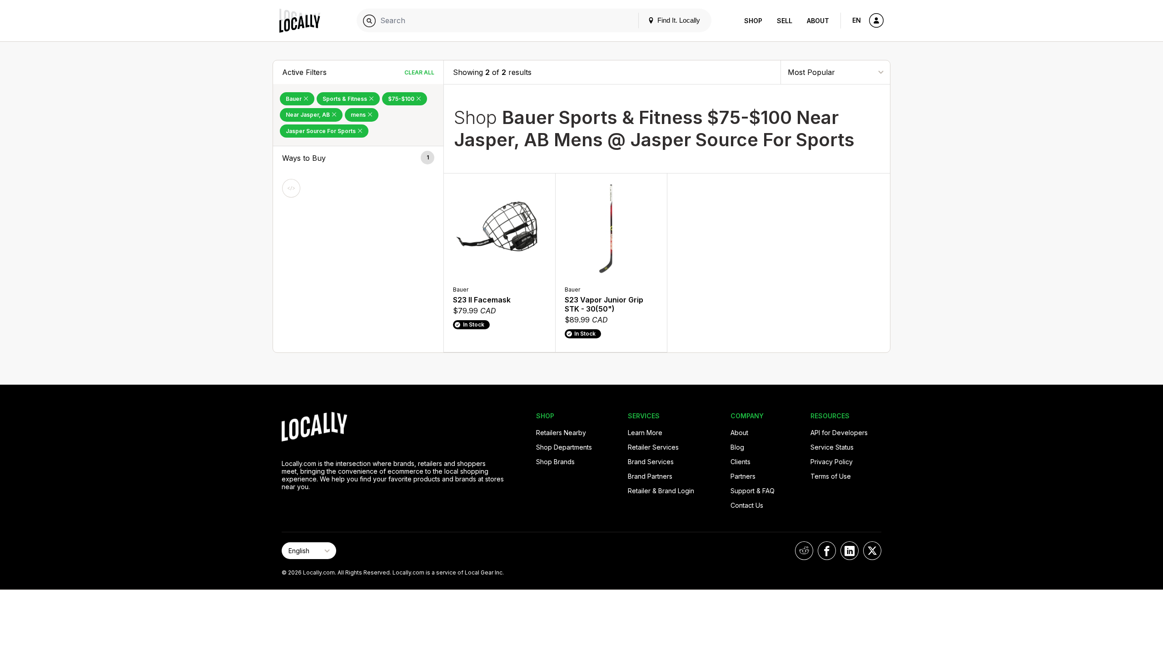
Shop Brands (555, 462)
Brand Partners (650, 476)
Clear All (419, 72)
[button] (358, 158)
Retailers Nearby (561, 432)
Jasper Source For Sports (321, 131)
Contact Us (747, 505)
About (818, 21)
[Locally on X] (872, 550)
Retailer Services (653, 447)
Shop (753, 21)
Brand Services (651, 462)
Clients (740, 462)
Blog (737, 447)
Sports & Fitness (345, 98)
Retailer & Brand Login (661, 491)
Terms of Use (830, 476)
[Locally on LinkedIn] (849, 550)
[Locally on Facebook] (827, 550)
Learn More (645, 432)
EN (856, 20)
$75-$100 (402, 98)
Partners (743, 476)
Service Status (832, 447)
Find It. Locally (678, 20)
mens (359, 114)
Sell (784, 21)
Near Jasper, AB (308, 114)
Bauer (294, 98)
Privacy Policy (831, 462)
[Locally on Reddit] (804, 550)
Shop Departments (564, 447)
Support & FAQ (753, 491)
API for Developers (839, 432)
